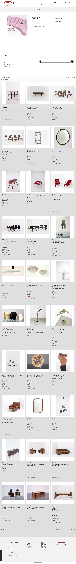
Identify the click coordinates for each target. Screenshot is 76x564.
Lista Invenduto (58, 22)
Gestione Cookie (44, 547)
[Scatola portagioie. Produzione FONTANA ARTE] (38, 493)
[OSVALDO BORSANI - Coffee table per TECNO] (38, 93)
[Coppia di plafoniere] (13, 271)
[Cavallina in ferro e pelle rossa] (13, 182)
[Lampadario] (62, 406)
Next (71, 529)
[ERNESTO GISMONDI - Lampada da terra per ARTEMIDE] (38, 316)
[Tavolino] (13, 93)
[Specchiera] (38, 406)
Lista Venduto (58, 21)
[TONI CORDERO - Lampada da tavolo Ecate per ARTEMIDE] (62, 227)
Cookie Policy (43, 546)
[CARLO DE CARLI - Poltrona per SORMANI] (13, 406)
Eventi (57, 5)
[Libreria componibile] (38, 137)
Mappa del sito (43, 544)
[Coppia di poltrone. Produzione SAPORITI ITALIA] (38, 450)
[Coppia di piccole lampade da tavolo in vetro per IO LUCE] (13, 493)
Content (42, 543)
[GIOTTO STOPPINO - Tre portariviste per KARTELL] (13, 316)
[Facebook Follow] (9, 555)
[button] (11, 61)
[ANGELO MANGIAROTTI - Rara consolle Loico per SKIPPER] (62, 271)
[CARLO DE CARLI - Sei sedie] (62, 93)
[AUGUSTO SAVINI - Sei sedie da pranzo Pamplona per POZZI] (38, 227)
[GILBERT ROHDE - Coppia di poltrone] (62, 182)
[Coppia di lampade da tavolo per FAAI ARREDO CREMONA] (13, 361)
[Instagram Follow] (14, 555)
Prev (58, 529)
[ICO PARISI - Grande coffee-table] (62, 493)
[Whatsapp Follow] (16, 555)
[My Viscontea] (71, 2)
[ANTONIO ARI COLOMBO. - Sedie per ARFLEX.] (13, 227)
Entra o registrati (58, 18)
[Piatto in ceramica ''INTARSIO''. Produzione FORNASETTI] (38, 361)
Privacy (42, 545)
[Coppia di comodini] (13, 450)
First (56, 529)
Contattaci (60, 2)
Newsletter (28, 547)
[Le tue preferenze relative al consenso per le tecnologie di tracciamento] (74, 562)
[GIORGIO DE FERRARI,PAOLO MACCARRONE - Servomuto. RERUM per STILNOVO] (62, 316)
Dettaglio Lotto (7, 119)
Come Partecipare (65, 5)
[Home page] (8, 3)
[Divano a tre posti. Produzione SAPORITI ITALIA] (62, 450)
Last (74, 529)
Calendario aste (45, 5)
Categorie (52, 5)
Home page (38, 8)
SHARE (69, 2)
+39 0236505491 (12, 548)
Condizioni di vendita (59, 25)
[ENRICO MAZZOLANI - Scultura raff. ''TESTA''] (62, 361)
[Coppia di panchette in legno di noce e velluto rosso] (38, 182)
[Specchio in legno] (62, 137)
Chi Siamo (55, 2)
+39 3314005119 (12, 547)
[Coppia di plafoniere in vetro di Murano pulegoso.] (38, 271)
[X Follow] (11, 555)
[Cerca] (71, 5)
